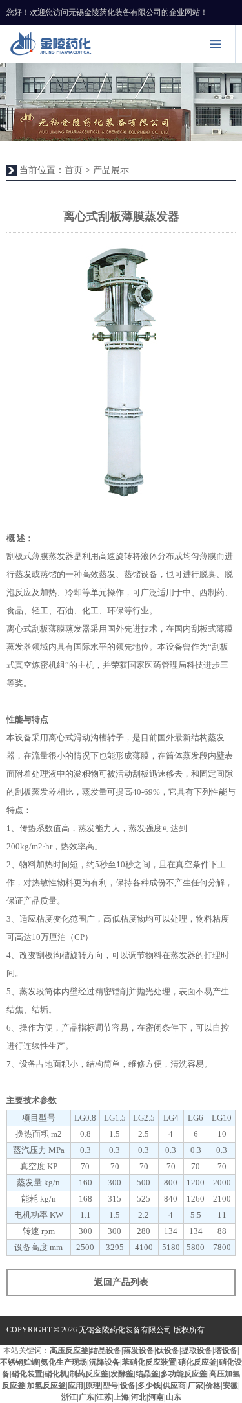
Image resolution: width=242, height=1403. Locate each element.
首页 (74, 170)
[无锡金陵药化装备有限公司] (98, 44)
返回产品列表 (121, 1282)
